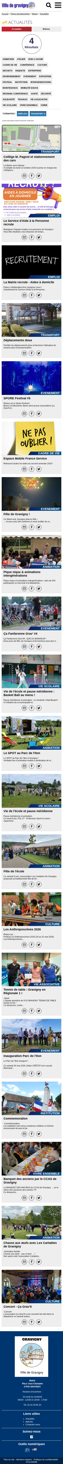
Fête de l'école (14, 871)
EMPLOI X (22, 114)
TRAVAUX (22, 99)
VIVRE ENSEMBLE (29, 105)
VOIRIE (44, 105)
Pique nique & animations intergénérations (22, 573)
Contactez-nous (33, 1424)
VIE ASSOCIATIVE (39, 99)
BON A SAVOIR (35, 59)
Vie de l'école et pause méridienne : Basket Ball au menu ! (29, 693)
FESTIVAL (7, 82)
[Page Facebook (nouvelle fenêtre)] (31, 1437)
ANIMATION (8, 59)
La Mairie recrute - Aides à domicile (29, 282)
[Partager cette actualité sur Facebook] (31, 175)
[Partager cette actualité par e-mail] (24, 175)
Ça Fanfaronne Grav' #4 (20, 633)
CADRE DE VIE (10, 65)
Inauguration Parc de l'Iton (22, 1056)
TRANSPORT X (38, 114)
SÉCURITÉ (46, 94)
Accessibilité (31, 1462)
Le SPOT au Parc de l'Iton (22, 753)
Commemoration (16, 1118)
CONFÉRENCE (27, 65)
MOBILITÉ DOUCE (29, 88)
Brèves (46, 29)
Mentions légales (24, 1459)
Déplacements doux (18, 340)
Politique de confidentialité (46, 1459)
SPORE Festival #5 (17, 398)
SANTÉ (34, 94)
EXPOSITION (45, 76)
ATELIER (21, 59)
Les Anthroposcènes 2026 (22, 929)
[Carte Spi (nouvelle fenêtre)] (34, 1451)
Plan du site (9, 1459)
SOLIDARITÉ (9, 99)
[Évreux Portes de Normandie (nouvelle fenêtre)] (27, 1451)
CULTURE (42, 65)
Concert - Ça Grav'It (18, 1306)
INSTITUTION (21, 82)
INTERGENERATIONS (41, 82)
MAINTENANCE (10, 88)
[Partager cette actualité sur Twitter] (38, 175)
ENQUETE (20, 71)
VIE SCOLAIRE (10, 105)
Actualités (17, 29)
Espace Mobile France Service (25, 458)
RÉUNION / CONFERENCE (15, 94)
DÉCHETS (7, 71)
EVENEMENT (30, 76)
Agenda (29, 1422)
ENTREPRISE (34, 71)
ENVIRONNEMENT (11, 76)
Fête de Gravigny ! (17, 514)
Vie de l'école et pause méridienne (28, 811)
